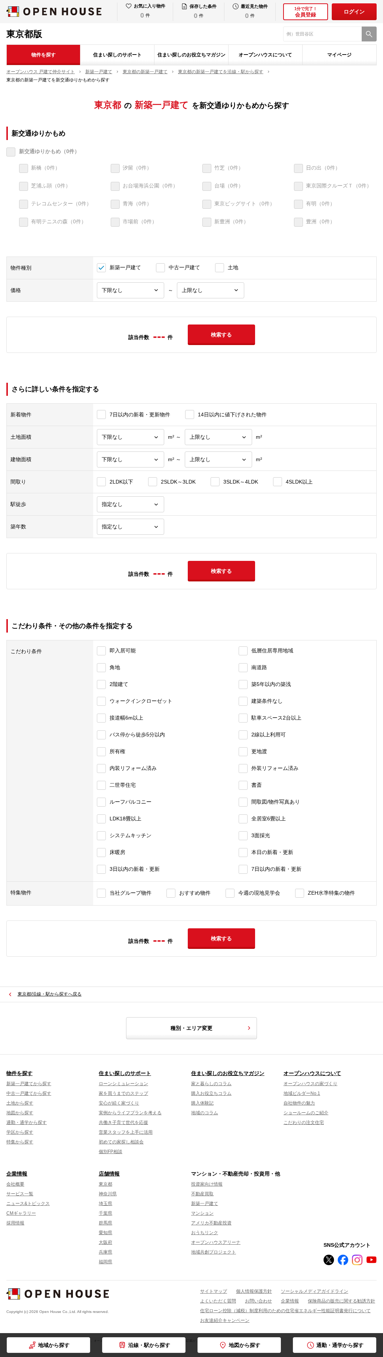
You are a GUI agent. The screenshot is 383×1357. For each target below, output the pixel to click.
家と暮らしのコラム (211, 1083)
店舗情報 (109, 1174)
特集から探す (19, 1142)
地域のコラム (204, 1112)
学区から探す (19, 1132)
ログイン (354, 12)
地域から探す (54, 1345)
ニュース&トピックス (28, 1203)
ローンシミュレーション (123, 1083)
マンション (202, 1213)
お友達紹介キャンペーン (224, 1320)
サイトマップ (213, 1291)
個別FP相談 (110, 1151)
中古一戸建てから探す (28, 1093)
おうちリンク (204, 1232)
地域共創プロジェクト (213, 1252)
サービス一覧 (19, 1193)
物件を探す (43, 55)
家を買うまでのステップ (123, 1093)
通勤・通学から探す (340, 1345)
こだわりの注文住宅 (304, 1122)
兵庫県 (105, 1252)
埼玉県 (105, 1203)
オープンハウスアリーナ (215, 1242)
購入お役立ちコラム (211, 1093)
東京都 (105, 1184)
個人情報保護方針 (254, 1291)
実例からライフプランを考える (130, 1112)
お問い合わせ (258, 1301)
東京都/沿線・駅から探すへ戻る (50, 994)
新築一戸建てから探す (28, 1083)
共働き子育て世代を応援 (123, 1122)
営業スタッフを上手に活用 (126, 1132)
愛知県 (105, 1232)
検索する (221, 335)
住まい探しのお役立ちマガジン (191, 55)
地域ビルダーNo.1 (302, 1093)
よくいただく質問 (218, 1301)
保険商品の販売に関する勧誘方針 (341, 1301)
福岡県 (105, 1261)
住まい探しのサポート (117, 55)
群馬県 (105, 1223)
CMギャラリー (21, 1213)
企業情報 (16, 1174)
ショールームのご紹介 (306, 1112)
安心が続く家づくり (119, 1103)
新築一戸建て (204, 1203)
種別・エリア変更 (191, 1028)
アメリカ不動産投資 (211, 1223)
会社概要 (15, 1184)
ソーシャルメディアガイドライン (314, 1291)
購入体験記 (202, 1103)
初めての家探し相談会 (121, 1142)
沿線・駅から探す (149, 1345)
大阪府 (105, 1242)
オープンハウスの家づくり (310, 1083)
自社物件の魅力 (299, 1103)
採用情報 (15, 1223)
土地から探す (19, 1103)
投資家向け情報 (207, 1184)
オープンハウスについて (265, 55)
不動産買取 (202, 1193)
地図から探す (244, 1345)
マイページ (339, 55)
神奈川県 (108, 1193)
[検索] (369, 34)
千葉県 (105, 1213)
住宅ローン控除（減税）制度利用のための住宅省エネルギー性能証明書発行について (285, 1310)
